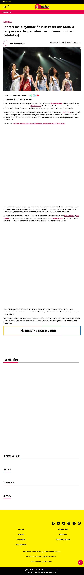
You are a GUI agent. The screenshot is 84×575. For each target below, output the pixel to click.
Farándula (7, 22)
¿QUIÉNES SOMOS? (50, 556)
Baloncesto (21, 539)
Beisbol (21, 529)
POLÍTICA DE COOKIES (33, 556)
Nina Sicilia (67, 112)
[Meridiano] (42, 6)
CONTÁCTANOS (36, 561)
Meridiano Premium (63, 539)
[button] (80, 562)
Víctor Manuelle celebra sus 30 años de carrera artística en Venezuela (39, 124)
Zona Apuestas (21, 544)
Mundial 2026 (63, 529)
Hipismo (21, 534)
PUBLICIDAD (48, 561)
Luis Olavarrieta (57, 218)
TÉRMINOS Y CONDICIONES (32, 552)
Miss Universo (36, 106)
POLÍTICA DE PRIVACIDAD (52, 552)
